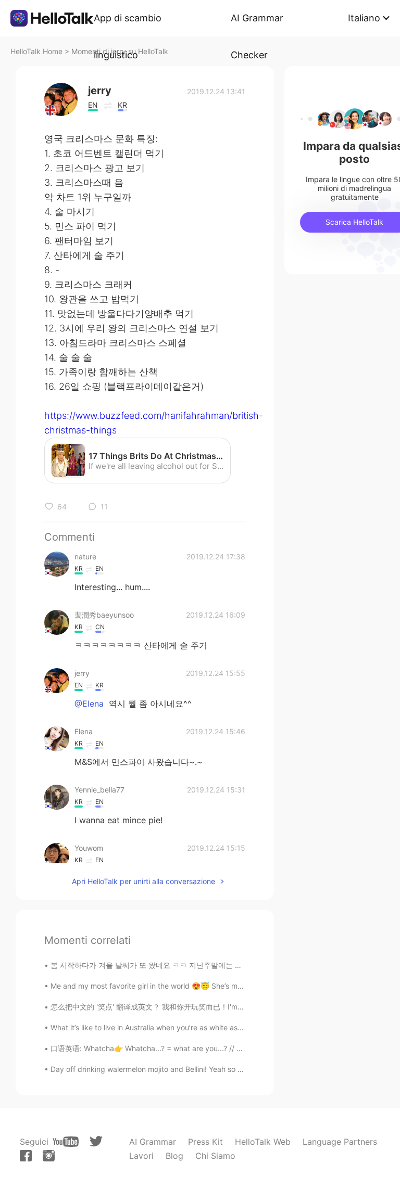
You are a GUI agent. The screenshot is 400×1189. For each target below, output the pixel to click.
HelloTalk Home (36, 51)
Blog (174, 1155)
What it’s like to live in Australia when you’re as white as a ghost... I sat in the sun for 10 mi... (206, 1027)
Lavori (141, 1155)
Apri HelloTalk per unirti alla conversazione (143, 881)
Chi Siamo (215, 1155)
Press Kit (205, 1141)
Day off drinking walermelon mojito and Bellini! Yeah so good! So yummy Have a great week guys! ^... (222, 1069)
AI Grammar (152, 1141)
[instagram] (49, 1155)
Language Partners (340, 1141)
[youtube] (66, 1141)
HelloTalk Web (263, 1141)
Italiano (364, 17)
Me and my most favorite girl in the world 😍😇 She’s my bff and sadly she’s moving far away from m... (225, 985)
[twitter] (96, 1141)
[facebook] (26, 1155)
